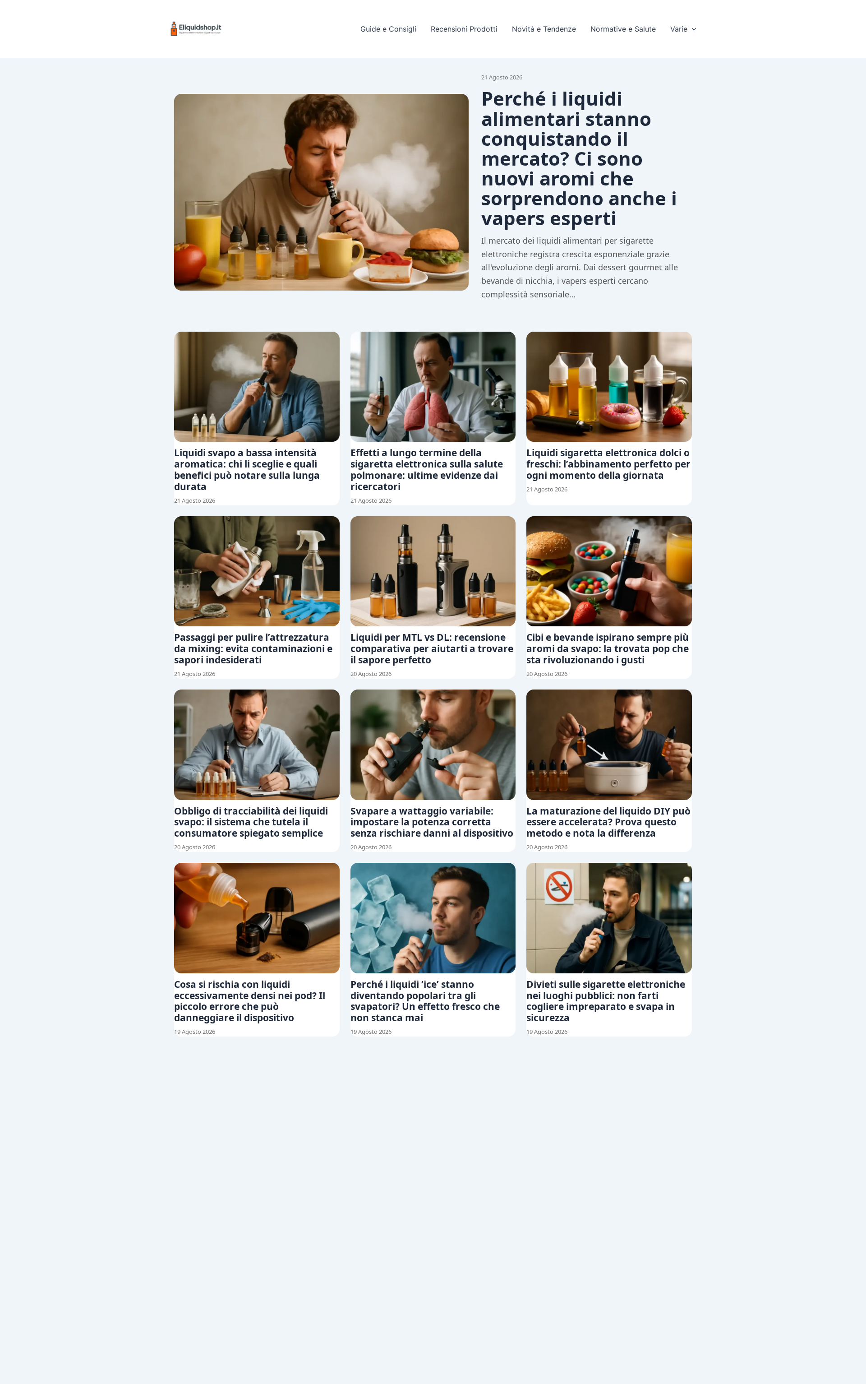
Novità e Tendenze (544, 28)
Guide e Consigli (388, 28)
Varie (678, 28)
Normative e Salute (623, 28)
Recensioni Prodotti (464, 28)
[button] (691, 29)
